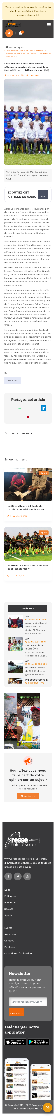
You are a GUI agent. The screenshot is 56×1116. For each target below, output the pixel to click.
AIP (27, 616)
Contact (9, 940)
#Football (12, 380)
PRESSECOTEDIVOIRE (37, 680)
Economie (10, 902)
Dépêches (27, 608)
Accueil (12, 48)
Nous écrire (28, 796)
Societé (8, 908)
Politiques (10, 896)
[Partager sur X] (35, 408)
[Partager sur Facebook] (12, 408)
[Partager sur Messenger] (27, 408)
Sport (20, 48)
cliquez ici (33, 15)
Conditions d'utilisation (18, 953)
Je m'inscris (16, 1013)
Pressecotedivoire (41, 1105)
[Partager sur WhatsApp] (19, 408)
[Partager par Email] (28, 416)
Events (8, 927)
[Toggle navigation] (49, 25)
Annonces (10, 934)
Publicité (9, 947)
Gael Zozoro (12, 75)
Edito (7, 889)
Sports (8, 915)
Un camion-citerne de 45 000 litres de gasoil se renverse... (35, 671)
